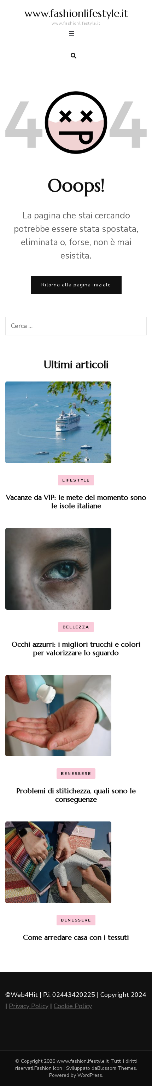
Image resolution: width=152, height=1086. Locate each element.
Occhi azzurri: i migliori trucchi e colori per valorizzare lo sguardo (76, 648)
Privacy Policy (28, 1006)
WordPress (89, 1075)
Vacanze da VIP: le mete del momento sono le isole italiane (76, 501)
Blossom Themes (116, 1068)
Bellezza (76, 627)
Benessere (76, 773)
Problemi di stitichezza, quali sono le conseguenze (76, 795)
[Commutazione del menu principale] (73, 34)
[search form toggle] (73, 56)
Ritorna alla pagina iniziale (76, 284)
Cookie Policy (73, 1006)
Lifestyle (76, 480)
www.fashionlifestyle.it (76, 13)
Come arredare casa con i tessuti (76, 937)
